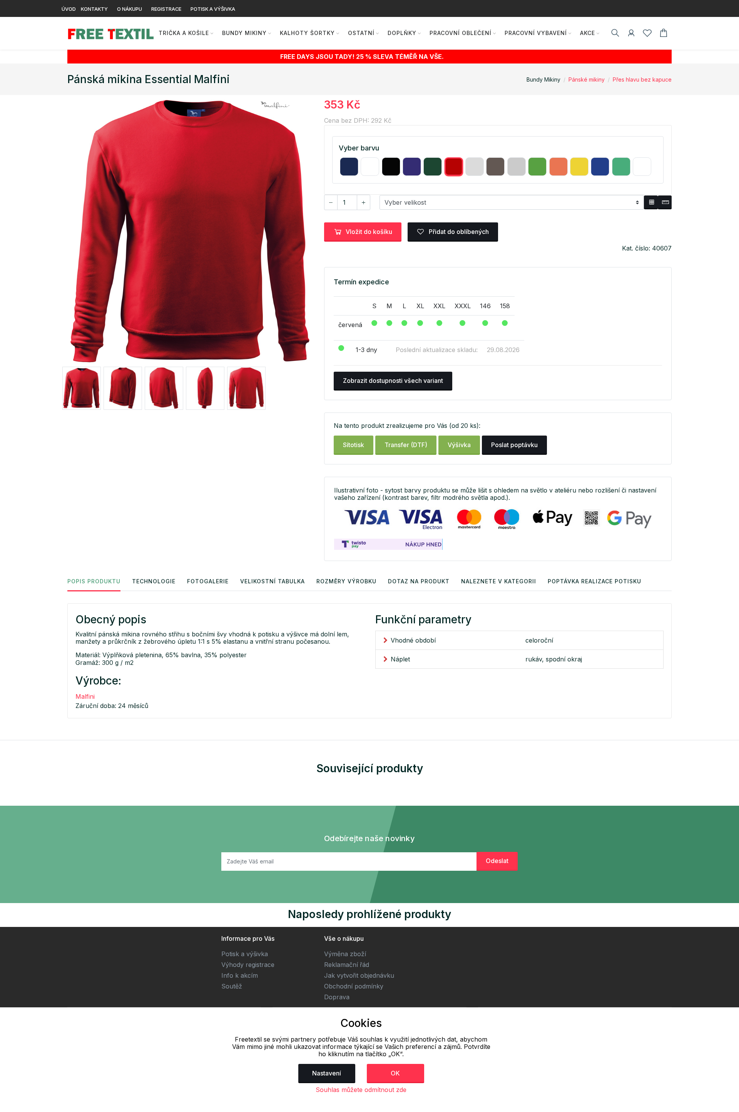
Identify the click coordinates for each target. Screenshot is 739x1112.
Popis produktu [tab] (93, 581)
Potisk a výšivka (244, 954)
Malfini (85, 696)
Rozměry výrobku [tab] (346, 581)
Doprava (336, 997)
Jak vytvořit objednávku (359, 975)
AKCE (587, 33)
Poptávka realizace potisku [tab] (594, 581)
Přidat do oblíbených (458, 231)
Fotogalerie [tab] (208, 581)
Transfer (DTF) (406, 445)
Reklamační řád (346, 964)
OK (395, 1073)
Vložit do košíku (369, 231)
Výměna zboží (345, 954)
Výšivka (459, 445)
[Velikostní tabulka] (651, 202)
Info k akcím (239, 975)
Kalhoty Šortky (307, 33)
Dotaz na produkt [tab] (419, 581)
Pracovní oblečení (461, 33)
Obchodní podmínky (353, 986)
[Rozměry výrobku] (665, 202)
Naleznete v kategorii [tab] (498, 581)
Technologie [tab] (154, 581)
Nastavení (326, 1073)
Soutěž (231, 986)
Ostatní (361, 33)
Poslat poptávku (514, 445)
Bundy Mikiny (244, 33)
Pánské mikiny (586, 79)
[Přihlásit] (631, 34)
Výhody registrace (247, 964)
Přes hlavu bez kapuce (642, 79)
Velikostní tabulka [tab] (272, 581)
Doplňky (402, 33)
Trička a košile (184, 33)
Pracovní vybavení (536, 33)
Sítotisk (353, 445)
